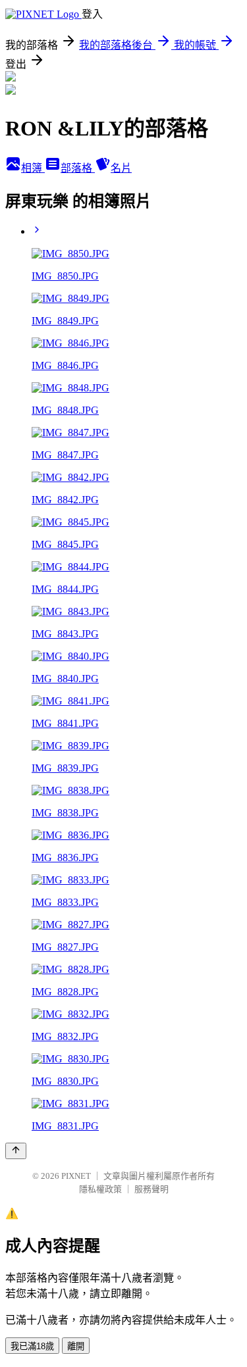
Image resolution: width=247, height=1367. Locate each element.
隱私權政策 (100, 1189)
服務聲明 (151, 1189)
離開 (75, 1346)
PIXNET (76, 1176)
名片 (121, 168)
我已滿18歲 (32, 1346)
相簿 (33, 168)
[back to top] (15, 1151)
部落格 (78, 168)
